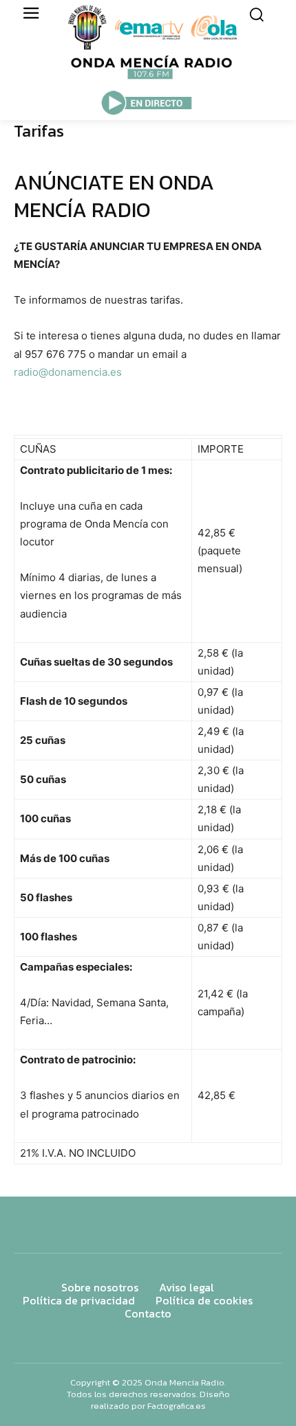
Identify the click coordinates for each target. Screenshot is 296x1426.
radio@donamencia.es (68, 371)
